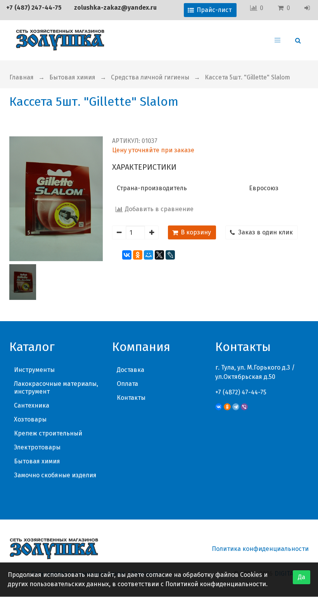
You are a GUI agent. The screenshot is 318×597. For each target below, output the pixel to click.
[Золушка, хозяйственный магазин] (60, 40)
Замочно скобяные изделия (55, 475)
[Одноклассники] (137, 255)
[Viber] (244, 406)
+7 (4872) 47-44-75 (240, 392)
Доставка (130, 369)
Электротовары (37, 447)
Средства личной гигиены (150, 77)
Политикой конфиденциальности (215, 584)
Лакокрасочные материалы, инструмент (56, 387)
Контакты (131, 397)
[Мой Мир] (148, 255)
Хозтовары (30, 419)
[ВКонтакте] (126, 255)
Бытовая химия (72, 77)
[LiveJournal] (170, 255)
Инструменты (34, 369)
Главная (21, 77)
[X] (159, 255)
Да (301, 577)
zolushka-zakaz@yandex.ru (115, 7)
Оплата (127, 383)
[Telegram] (235, 406)
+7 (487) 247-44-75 (34, 7)
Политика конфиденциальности (260, 548)
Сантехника (31, 405)
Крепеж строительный (48, 433)
